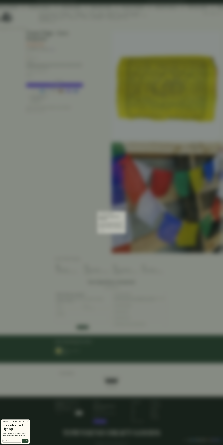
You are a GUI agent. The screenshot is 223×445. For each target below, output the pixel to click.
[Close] (27, 421)
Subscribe (25, 441)
